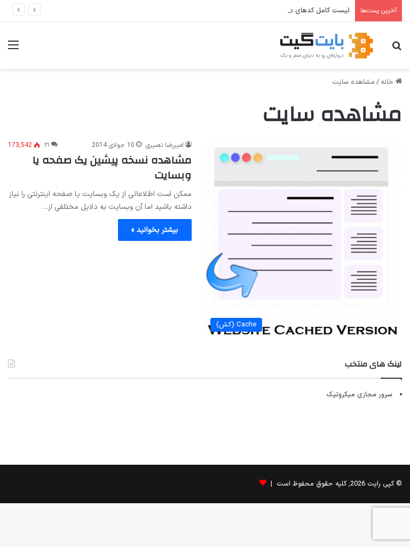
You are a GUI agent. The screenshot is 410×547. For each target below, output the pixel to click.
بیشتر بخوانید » (154, 230)
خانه (388, 82)
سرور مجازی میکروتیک (359, 394)
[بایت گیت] (326, 45)
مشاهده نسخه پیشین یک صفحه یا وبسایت (112, 167)
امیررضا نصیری (165, 145)
